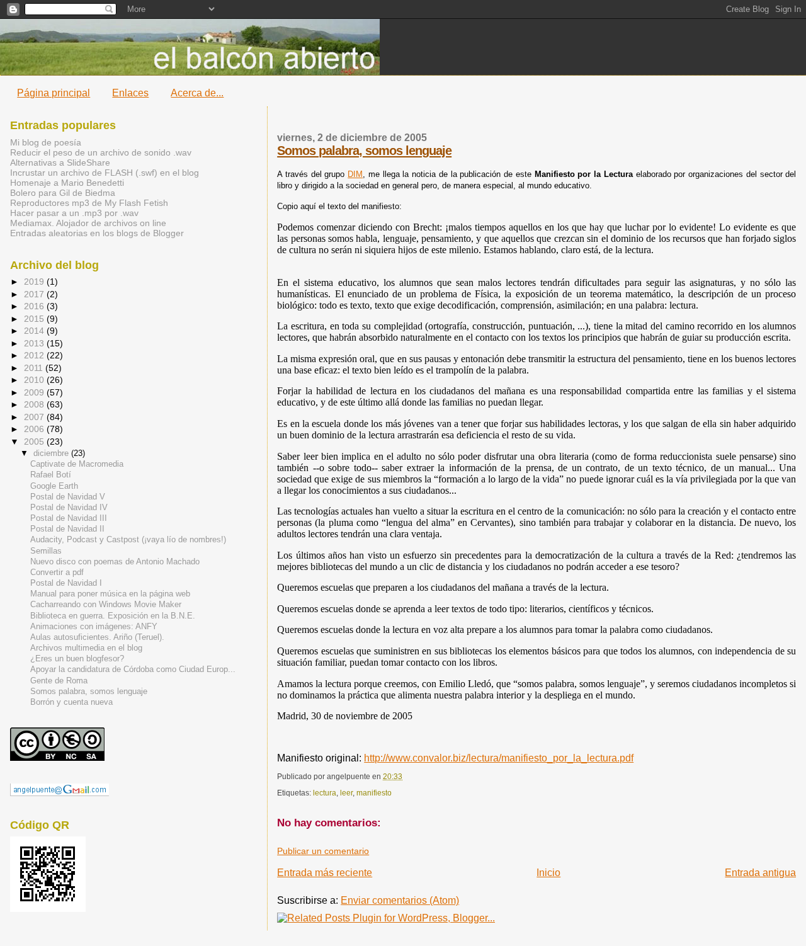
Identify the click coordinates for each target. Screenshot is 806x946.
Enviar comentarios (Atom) (400, 900)
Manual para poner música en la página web (110, 594)
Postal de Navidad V (67, 497)
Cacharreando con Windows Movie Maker (105, 604)
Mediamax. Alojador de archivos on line (88, 223)
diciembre (52, 453)
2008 (35, 404)
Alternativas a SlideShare (60, 162)
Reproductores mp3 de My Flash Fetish (89, 203)
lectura (324, 793)
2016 (35, 306)
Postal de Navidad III (68, 518)
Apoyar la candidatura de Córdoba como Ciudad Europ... (133, 669)
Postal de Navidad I (66, 583)
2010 (35, 380)
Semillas (46, 551)
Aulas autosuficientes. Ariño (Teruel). (97, 637)
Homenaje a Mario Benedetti (67, 183)
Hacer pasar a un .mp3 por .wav (74, 213)
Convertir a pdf (57, 572)
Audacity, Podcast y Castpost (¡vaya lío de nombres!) (128, 539)
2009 (35, 392)
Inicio (548, 872)
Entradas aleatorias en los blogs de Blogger (97, 233)
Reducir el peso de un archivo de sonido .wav (100, 152)
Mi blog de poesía (45, 142)
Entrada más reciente (324, 872)
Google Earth (54, 486)
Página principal (53, 93)
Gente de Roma (59, 680)
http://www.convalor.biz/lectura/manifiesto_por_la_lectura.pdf (498, 758)
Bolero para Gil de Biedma (62, 193)
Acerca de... (197, 93)
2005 (35, 441)
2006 (35, 429)
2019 (35, 281)
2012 (35, 355)
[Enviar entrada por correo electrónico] (405, 776)
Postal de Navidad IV (69, 507)
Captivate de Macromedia (76, 464)
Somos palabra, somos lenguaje (364, 150)
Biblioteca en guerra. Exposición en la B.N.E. (112, 616)
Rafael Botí (50, 474)
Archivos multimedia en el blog (86, 648)
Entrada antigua (760, 872)
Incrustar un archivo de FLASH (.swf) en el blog (104, 173)
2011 (34, 368)
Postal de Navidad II (67, 529)
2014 (35, 331)
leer (346, 793)
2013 (35, 343)
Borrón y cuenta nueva (71, 702)
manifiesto (374, 793)
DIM (355, 174)
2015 (35, 319)
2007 (35, 417)
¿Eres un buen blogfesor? (77, 658)
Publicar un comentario (323, 851)
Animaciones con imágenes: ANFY (93, 626)
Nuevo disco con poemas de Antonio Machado (115, 561)
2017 (35, 294)
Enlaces (130, 93)
